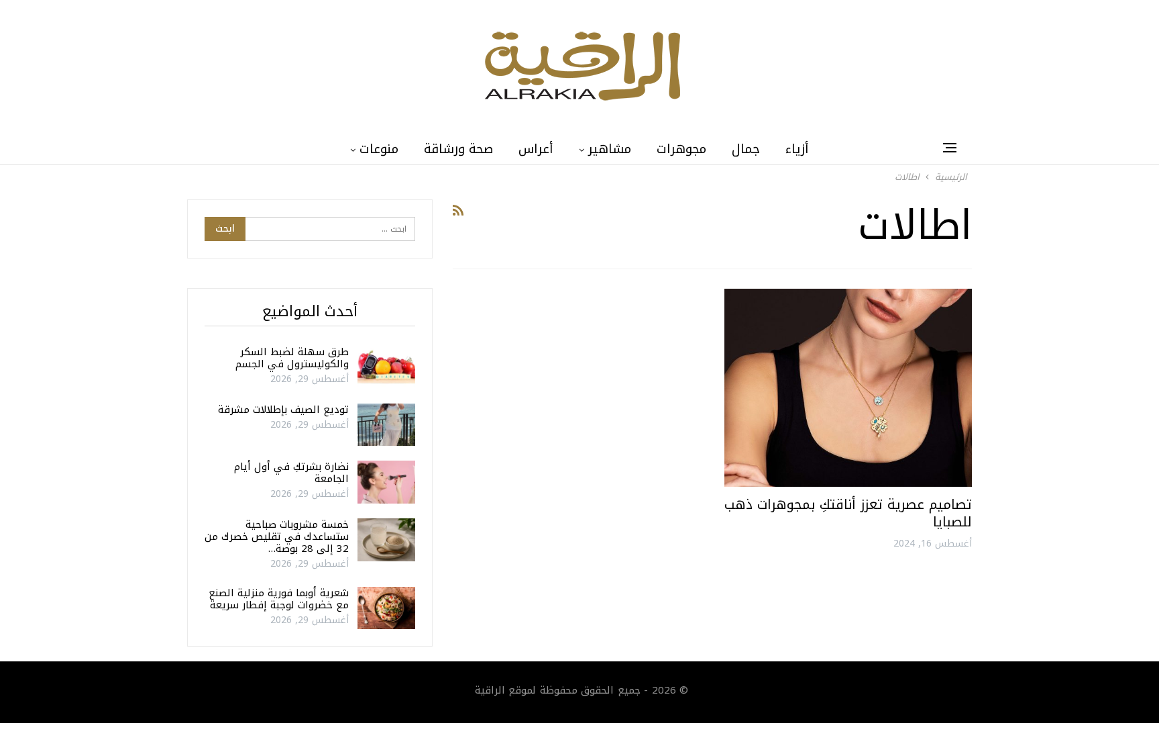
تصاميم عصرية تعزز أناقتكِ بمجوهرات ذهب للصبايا (848, 512)
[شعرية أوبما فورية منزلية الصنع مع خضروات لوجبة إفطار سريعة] (386, 608)
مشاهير (609, 149)
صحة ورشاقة (458, 149)
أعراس (535, 149)
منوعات (379, 149)
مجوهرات (681, 149)
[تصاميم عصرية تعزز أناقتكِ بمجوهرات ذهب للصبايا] (848, 388)
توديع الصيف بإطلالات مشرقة (283, 409)
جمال (746, 149)
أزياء (797, 149)
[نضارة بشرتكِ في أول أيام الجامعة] (386, 482)
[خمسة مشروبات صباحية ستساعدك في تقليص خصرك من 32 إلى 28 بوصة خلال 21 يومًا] (386, 539)
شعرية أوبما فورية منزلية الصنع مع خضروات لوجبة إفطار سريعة (279, 598)
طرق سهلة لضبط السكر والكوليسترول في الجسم (292, 357)
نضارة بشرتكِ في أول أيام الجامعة (291, 472)
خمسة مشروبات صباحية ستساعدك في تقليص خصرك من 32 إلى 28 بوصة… (277, 536)
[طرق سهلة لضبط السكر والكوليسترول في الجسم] (386, 367)
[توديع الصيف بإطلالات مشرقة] (386, 425)
